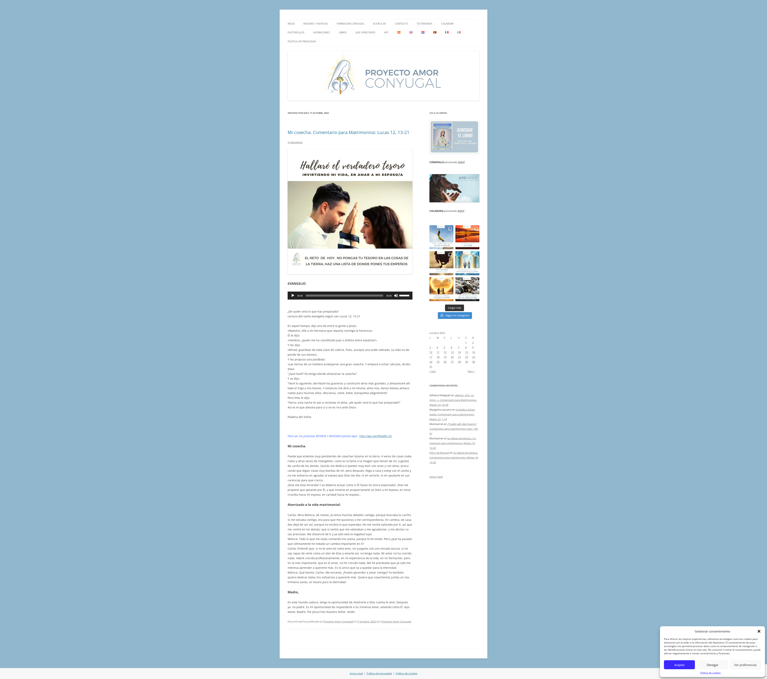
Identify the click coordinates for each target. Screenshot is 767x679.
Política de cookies (710, 672)
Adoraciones (321, 32)
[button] (759, 631)
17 (430, 357)
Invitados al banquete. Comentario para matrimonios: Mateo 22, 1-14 (452, 414)
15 (466, 352)
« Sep (432, 371)
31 (430, 366)
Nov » (471, 371)
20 (452, 357)
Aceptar (679, 665)
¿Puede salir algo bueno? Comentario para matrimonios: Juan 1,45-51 (453, 428)
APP (386, 32)
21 (459, 357)
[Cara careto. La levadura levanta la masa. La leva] (467, 237)
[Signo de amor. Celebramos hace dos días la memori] (441, 263)
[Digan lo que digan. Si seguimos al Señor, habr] (467, 263)
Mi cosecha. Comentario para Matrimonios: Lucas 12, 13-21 (348, 132)
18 (438, 357)
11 (438, 352)
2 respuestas (295, 142)
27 (452, 361)
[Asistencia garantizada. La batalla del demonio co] (467, 289)
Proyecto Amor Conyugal (338, 621)
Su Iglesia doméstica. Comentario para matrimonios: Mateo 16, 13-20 (452, 443)
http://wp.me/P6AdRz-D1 (375, 436)
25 (438, 361)
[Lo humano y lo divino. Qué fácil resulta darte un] (441, 289)
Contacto (401, 23)
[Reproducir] (293, 296)
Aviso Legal (436, 476)
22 (466, 357)
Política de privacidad (302, 41)
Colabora (447, 23)
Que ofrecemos (365, 32)
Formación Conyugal (350, 23)
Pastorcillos (296, 32)
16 (473, 352)
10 (430, 352)
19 (445, 357)
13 (452, 352)
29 (466, 361)
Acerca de (379, 23)
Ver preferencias (745, 665)
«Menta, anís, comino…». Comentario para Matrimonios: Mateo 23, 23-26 (453, 400)
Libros (343, 32)
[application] (350, 296)
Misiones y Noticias (315, 23)
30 (473, 361)
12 (445, 352)
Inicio (291, 23)
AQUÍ (461, 162)
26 (445, 361)
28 (459, 361)
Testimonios (424, 23)
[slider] (404, 295)
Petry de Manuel (439, 453)
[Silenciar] (396, 296)
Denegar (712, 665)
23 (473, 357)
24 (430, 361)
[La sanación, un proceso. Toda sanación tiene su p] (441, 237)
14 (459, 352)
